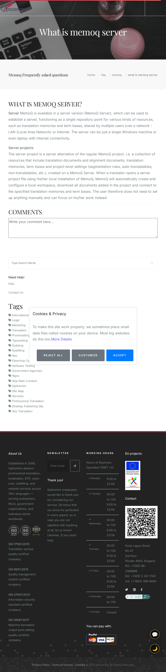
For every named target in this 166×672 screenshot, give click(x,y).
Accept (119, 355)
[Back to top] (155, 665)
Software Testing (23, 365)
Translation (19, 330)
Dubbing (17, 345)
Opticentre (18, 386)
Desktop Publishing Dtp (27, 406)
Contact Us (15, 292)
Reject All (53, 355)
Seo (14, 355)
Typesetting (19, 340)
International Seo (23, 315)
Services (17, 396)
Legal (15, 320)
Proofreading (20, 335)
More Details (61, 339)
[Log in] (152, 8)
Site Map (17, 391)
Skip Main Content (24, 381)
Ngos (15, 375)
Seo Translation (22, 411)
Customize (88, 355)
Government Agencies (26, 370)
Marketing (18, 325)
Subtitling (17, 350)
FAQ (11, 283)
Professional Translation (27, 401)
